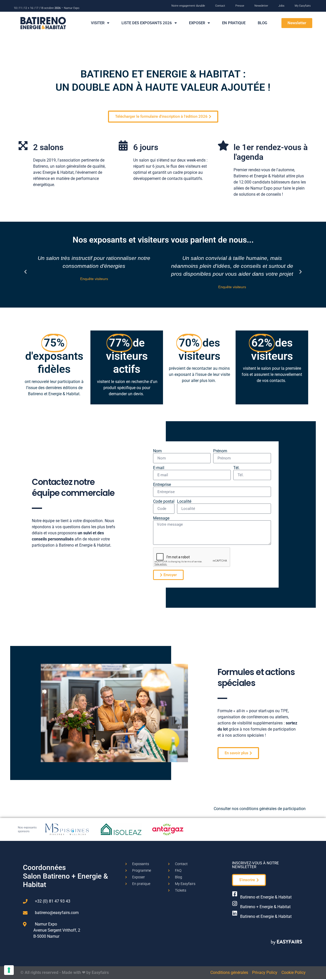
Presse (239, 5)
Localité (184, 501)
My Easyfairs (303, 5)
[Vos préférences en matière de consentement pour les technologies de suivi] (9, 970)
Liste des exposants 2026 (146, 23)
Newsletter (261, 5)
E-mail (158, 468)
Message (161, 518)
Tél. (236, 468)
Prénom (220, 451)
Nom (157, 451)
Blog (262, 23)
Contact (220, 5)
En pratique (234, 23)
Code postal (163, 501)
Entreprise (162, 485)
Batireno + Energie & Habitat (265, 906)
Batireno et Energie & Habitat (266, 897)
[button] (296, 23)
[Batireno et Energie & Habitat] (235, 894)
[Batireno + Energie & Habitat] (235, 903)
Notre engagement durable (188, 5)
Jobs (281, 5)
